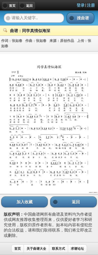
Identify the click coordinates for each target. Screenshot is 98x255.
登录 (81, 5)
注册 (91, 5)
